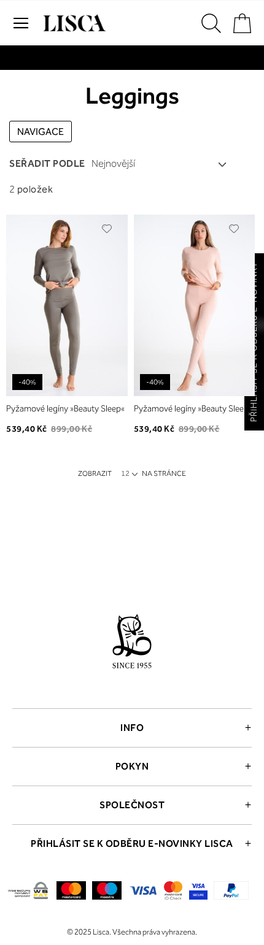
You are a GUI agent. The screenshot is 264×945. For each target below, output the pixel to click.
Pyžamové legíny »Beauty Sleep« (65, 409)
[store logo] (73, 23)
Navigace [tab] (40, 131)
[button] (107, 229)
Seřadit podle (47, 163)
